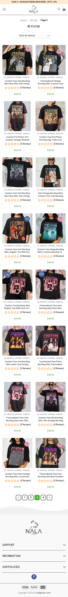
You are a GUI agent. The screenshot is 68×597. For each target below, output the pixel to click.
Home (23, 20)
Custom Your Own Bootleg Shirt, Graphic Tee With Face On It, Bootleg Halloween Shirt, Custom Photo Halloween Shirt (17, 250)
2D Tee (33, 20)
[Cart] (64, 9)
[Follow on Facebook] (34, 577)
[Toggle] (65, 545)
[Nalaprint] (34, 9)
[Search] (59, 9)
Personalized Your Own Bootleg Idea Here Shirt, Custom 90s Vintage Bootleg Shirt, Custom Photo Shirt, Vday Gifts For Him (50, 307)
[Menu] (4, 9)
